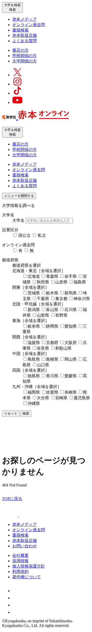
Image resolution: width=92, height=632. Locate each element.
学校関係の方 (24, 55)
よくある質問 (24, 41)
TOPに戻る (12, 498)
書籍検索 (20, 30)
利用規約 (20, 571)
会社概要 (20, 555)
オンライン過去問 (28, 25)
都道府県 (10, 260)
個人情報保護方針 (28, 566)
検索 (25, 413)
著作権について (26, 577)
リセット (10, 413)
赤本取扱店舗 (24, 35)
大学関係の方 (24, 61)
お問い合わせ (24, 546)
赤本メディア (24, 19)
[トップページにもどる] (35, 116)
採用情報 (20, 561)
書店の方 (20, 50)
